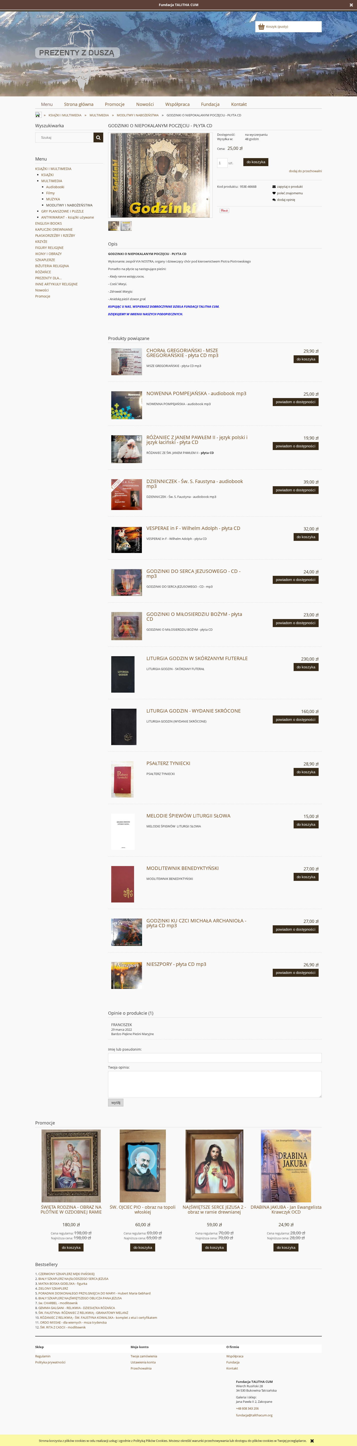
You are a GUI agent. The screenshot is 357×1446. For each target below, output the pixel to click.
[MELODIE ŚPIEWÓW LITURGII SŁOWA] (126, 832)
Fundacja (232, 1362)
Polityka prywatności (50, 1362)
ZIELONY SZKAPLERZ (53, 1288)
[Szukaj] (98, 137)
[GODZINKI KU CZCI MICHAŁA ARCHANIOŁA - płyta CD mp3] (126, 932)
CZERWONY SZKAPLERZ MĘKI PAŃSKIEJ (66, 1274)
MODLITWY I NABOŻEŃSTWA (69, 205)
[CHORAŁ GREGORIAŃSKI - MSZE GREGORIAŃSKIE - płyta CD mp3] (126, 361)
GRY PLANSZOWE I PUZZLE (62, 211)
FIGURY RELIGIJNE (49, 247)
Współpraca (234, 1356)
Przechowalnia (141, 1368)
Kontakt (232, 1368)
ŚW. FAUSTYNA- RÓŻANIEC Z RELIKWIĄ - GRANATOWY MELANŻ (83, 1312)
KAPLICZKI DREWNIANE (54, 229)
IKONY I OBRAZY (48, 253)
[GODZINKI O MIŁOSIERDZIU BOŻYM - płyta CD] (126, 626)
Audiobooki (55, 187)
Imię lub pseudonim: (125, 1049)
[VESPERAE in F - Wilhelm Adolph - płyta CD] (126, 539)
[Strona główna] (77, 56)
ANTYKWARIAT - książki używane (67, 217)
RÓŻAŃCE (43, 272)
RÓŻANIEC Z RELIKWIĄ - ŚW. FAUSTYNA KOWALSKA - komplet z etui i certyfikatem (98, 1317)
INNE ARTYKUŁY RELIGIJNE (56, 284)
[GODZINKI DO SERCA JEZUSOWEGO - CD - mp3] (126, 582)
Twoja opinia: (119, 1067)
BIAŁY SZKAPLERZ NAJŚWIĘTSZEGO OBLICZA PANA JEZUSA (80, 1298)
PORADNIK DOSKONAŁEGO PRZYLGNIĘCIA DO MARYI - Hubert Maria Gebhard (94, 1293)
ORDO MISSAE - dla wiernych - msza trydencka (73, 1322)
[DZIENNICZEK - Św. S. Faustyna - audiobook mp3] (126, 494)
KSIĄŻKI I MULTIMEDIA (53, 168)
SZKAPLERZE (45, 259)
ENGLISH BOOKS (48, 223)
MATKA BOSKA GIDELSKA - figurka (62, 1283)
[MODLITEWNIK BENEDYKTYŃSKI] (126, 884)
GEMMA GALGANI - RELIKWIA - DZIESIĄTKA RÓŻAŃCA (76, 1308)
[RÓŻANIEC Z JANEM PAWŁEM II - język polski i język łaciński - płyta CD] (126, 449)
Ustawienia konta (143, 1362)
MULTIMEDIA (51, 181)
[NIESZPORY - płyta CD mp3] (126, 975)
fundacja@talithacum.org (254, 1415)
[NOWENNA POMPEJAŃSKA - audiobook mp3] (126, 405)
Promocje (42, 296)
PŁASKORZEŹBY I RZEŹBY (55, 235)
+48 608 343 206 (247, 1408)
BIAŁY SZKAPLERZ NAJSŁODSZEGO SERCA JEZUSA (73, 1278)
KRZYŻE (41, 241)
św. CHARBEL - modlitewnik (58, 1303)
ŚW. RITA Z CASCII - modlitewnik (63, 1327)
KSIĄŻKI (47, 174)
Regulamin (43, 1356)
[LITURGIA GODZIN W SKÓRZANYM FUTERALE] (126, 674)
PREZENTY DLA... (48, 278)
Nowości (42, 290)
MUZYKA (53, 199)
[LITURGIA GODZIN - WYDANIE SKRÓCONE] (126, 727)
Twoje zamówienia (144, 1356)
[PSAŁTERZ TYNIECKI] (126, 779)
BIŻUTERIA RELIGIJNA (52, 266)
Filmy (50, 193)
